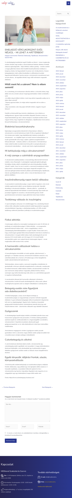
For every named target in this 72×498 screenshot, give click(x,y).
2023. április (59, 100)
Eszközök (58, 191)
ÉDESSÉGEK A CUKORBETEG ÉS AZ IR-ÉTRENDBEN (62, 57)
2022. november (61, 115)
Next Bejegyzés (47, 387)
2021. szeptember (61, 157)
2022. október (60, 118)
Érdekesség (27, 55)
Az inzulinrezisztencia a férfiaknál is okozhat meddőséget (62, 30)
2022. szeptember (61, 121)
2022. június (59, 130)
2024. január (59, 74)
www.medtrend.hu (50, 482)
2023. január (59, 109)
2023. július (59, 92)
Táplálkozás (34, 55)
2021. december (60, 148)
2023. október (60, 83)
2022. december (60, 112)
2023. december (60, 77)
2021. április (59, 171)
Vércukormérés (43, 55)
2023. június (59, 95)
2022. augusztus (60, 124)
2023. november (61, 80)
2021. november (61, 151)
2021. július (59, 163)
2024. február (60, 71)
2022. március (60, 139)
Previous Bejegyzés (8, 387)
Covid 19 (58, 182)
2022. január (59, 145)
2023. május (59, 97)
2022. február (60, 142)
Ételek (57, 194)
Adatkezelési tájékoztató (45, 486)
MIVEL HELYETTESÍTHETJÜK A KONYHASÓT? (63, 38)
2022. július (59, 127)
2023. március (60, 103)
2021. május (59, 168)
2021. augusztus (60, 160)
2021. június (59, 166)
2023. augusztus (60, 89)
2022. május (59, 133)
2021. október (60, 154)
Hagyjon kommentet (11, 55)
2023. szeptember (61, 86)
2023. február (60, 106)
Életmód (20, 55)
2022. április (59, 136)
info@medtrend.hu (51, 477)
